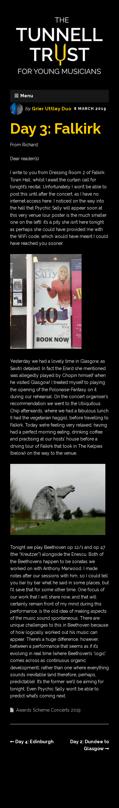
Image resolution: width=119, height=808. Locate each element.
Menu (26, 95)
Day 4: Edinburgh (34, 741)
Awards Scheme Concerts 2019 (48, 710)
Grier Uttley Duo (51, 109)
